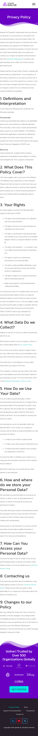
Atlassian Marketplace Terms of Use (18, 381)
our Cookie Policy (26, 345)
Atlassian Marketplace (15, 59)
